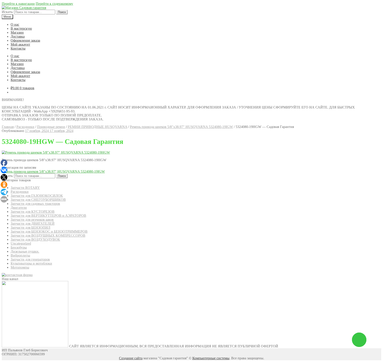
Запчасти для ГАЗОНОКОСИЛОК (37, 195)
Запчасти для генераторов (30, 259)
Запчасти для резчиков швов (32, 219)
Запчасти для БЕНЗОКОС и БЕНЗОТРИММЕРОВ (49, 231)
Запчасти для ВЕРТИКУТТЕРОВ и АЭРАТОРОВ (48, 215)
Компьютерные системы (210, 358)
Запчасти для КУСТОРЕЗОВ (33, 211)
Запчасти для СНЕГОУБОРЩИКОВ (38, 199)
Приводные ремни (51, 127)
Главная (8, 127)
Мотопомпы (20, 267)
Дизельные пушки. (25, 251)
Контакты (18, 48)
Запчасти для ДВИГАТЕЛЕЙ (33, 223)
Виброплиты (20, 255)
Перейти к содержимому (54, 4)
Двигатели (19, 207)
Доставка (18, 36)
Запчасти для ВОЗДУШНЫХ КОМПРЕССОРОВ (48, 235)
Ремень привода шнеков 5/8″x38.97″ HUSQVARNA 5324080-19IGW (181, 127)
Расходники (25, 127)
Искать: (7, 12)
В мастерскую (21, 28)
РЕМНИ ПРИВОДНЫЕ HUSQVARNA (97, 127)
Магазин (17, 32)
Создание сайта (131, 358)
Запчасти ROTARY (25, 188)
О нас (15, 24)
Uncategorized (21, 243)
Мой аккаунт (20, 44)
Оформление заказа (25, 40)
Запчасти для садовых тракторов (35, 203)
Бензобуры (19, 247)
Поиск (62, 12)
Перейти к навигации (18, 4)
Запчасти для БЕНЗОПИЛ (30, 227)
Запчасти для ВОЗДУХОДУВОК (35, 239)
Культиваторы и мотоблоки (31, 263)
